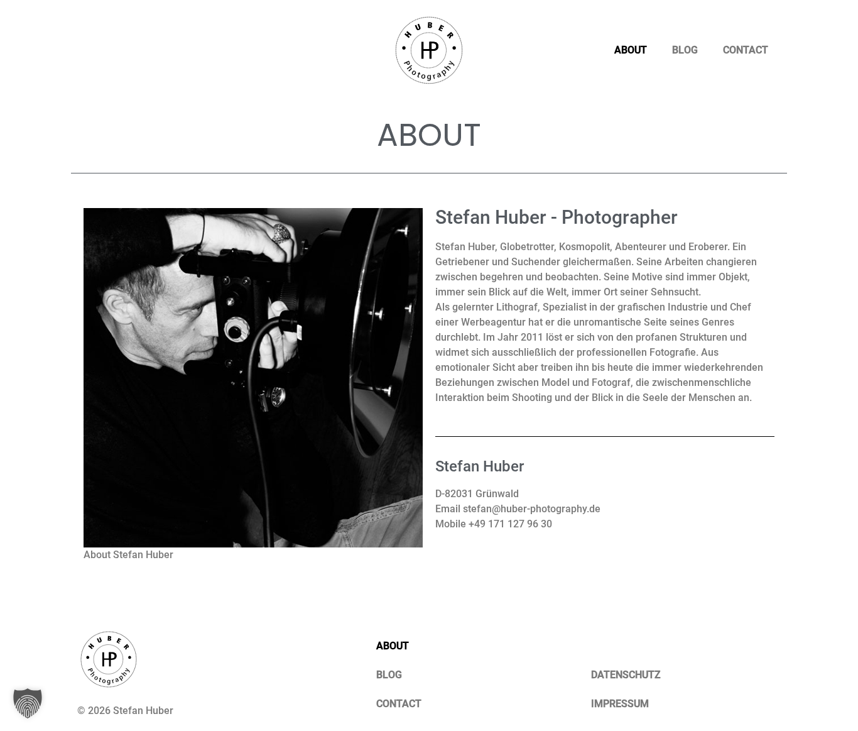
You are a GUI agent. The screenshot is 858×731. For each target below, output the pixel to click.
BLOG (685, 50)
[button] (27, 703)
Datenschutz (626, 675)
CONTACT (745, 50)
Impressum (620, 704)
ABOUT (630, 50)
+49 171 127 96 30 (510, 524)
